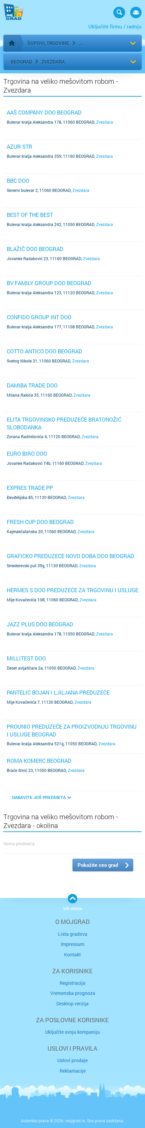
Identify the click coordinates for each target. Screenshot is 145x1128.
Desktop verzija (72, 1003)
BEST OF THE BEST (30, 214)
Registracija (72, 983)
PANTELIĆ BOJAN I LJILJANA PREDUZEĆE (58, 692)
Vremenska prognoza (72, 993)
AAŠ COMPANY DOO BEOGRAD (44, 112)
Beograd (21, 61)
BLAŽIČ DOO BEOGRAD (35, 248)
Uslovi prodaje (72, 1060)
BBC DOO (18, 180)
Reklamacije (73, 1071)
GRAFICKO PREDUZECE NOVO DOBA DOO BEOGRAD (70, 555)
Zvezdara (53, 61)
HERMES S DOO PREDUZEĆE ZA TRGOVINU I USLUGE (72, 590)
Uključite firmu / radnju (115, 26)
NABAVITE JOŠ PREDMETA (39, 797)
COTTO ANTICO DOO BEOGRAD (44, 351)
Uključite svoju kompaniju (72, 1032)
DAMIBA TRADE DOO (32, 385)
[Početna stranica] (11, 43)
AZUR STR (19, 146)
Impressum (72, 944)
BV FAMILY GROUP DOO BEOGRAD (49, 282)
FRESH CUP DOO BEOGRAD (40, 521)
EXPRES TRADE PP (30, 487)
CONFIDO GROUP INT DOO (39, 317)
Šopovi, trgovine (48, 43)
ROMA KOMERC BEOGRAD (39, 760)
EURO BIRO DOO (27, 453)
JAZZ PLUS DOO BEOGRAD (40, 624)
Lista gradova (72, 934)
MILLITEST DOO (26, 658)
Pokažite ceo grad (98, 864)
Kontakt (72, 954)
